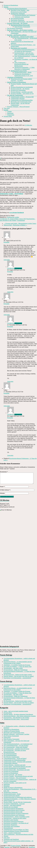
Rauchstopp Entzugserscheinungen (13, 821)
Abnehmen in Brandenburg (15, 77)
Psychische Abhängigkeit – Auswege (14, 803)
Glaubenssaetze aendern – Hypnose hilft (22, 97)
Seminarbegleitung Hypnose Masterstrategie (16, 831)
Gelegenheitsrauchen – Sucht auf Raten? (15, 758)
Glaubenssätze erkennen (18, 98)
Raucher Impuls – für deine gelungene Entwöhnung (18, 714)
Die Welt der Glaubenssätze (15, 95)
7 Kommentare (20, 220)
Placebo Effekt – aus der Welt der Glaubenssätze (17, 802)
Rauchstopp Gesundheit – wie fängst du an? (16, 823)
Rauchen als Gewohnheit (11, 807)
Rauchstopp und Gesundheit (19, 48)
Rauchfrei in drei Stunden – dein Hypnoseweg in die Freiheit (20, 11)
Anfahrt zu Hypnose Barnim (12, 731)
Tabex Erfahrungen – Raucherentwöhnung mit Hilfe (18, 834)
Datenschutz (10, 115)
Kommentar (4, 472)
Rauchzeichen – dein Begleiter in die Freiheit (16, 717)
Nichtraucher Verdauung (18, 13)
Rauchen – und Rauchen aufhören (17, 35)
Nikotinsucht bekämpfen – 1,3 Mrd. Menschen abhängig (20, 799)
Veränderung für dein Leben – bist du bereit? (16, 719)
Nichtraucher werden (13, 217)
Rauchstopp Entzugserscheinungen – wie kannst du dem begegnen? (24, 50)
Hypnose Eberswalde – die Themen (17, 23)
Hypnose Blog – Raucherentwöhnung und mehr (17, 766)
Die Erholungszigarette (17, 18)
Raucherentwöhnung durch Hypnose (14, 810)
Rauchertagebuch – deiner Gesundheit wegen (16, 816)
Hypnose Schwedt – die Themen (20, 88)
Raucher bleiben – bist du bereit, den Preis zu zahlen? (19, 676)
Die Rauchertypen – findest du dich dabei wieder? (18, 674)
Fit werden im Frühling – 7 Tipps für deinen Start (17, 666)
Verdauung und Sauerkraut (22, 17)
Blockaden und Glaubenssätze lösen (21, 102)
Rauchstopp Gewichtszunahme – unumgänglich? (17, 678)
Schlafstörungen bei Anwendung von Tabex (16, 829)
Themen (6, 7)
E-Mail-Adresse (5, 490)
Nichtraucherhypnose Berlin (19, 70)
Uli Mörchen (28, 125)
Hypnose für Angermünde (18, 90)
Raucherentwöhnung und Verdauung (24, 15)
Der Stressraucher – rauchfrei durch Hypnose (16, 749)
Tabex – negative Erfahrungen (12, 833)
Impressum (10, 113)
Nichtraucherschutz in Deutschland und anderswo (18, 797)
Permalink (6, 242)
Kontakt (6, 110)
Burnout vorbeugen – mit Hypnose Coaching (20, 30)
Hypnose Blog (8, 116)
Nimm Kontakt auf (9, 800)
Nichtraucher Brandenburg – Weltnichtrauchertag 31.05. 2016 (23, 74)
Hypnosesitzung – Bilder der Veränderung (15, 670)
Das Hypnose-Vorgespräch (14, 28)
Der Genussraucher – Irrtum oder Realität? (16, 747)
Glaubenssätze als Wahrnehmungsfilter (22, 100)
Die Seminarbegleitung (10, 755)
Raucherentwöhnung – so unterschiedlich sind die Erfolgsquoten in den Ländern (18, 662)
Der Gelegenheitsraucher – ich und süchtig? (16, 745)
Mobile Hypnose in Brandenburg (16, 82)
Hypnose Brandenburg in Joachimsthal (22, 87)
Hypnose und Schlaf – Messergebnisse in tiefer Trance (20, 223)
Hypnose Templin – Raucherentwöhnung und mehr (18, 776)
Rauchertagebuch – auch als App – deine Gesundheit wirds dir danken (24, 53)
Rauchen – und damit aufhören (12, 805)
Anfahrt (9, 111)
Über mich (7, 108)
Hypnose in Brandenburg (11, 5)
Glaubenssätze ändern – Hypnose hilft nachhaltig (17, 761)
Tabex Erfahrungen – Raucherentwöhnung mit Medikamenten (21, 64)
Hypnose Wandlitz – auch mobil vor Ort (22, 93)
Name (2, 486)
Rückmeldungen (8, 828)
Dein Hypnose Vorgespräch (22, 26)
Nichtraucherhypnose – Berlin (22, 72)
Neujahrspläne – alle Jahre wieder (13, 668)
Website (2, 493)
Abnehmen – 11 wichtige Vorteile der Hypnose (17, 665)
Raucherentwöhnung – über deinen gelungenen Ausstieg (20, 716)
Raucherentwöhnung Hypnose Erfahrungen (16, 813)
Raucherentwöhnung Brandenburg (17, 8)
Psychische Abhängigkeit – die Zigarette (22, 21)
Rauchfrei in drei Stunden (11, 820)
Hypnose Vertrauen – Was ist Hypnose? (18, 106)
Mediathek (7, 786)
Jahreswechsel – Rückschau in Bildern (15, 225)
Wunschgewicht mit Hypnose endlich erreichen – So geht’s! (21, 79)
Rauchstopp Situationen (17, 20)
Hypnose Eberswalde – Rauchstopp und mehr (17, 770)
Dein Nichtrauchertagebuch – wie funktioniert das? (18, 744)
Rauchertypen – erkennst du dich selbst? (22, 36)
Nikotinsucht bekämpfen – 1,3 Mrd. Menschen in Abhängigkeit (24, 68)
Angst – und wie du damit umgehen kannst (16, 711)
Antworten (7, 259)
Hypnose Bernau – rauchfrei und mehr (22, 92)
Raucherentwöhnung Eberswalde (20, 25)
